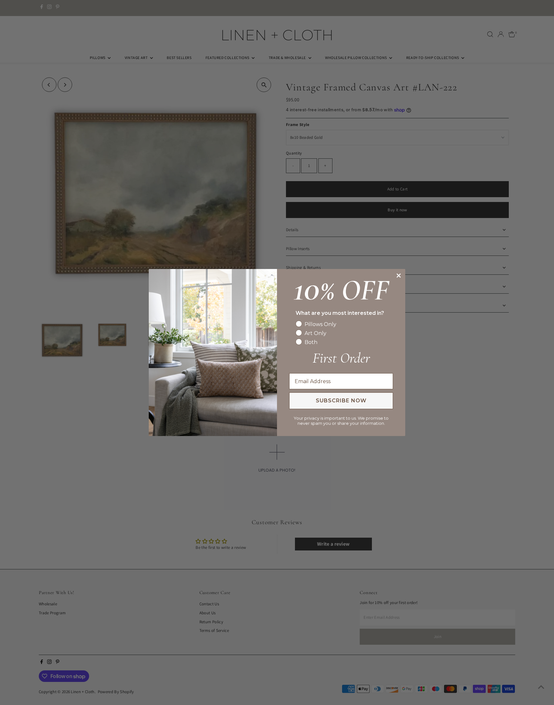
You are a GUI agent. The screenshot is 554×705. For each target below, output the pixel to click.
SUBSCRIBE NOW (341, 401)
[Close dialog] (399, 276)
